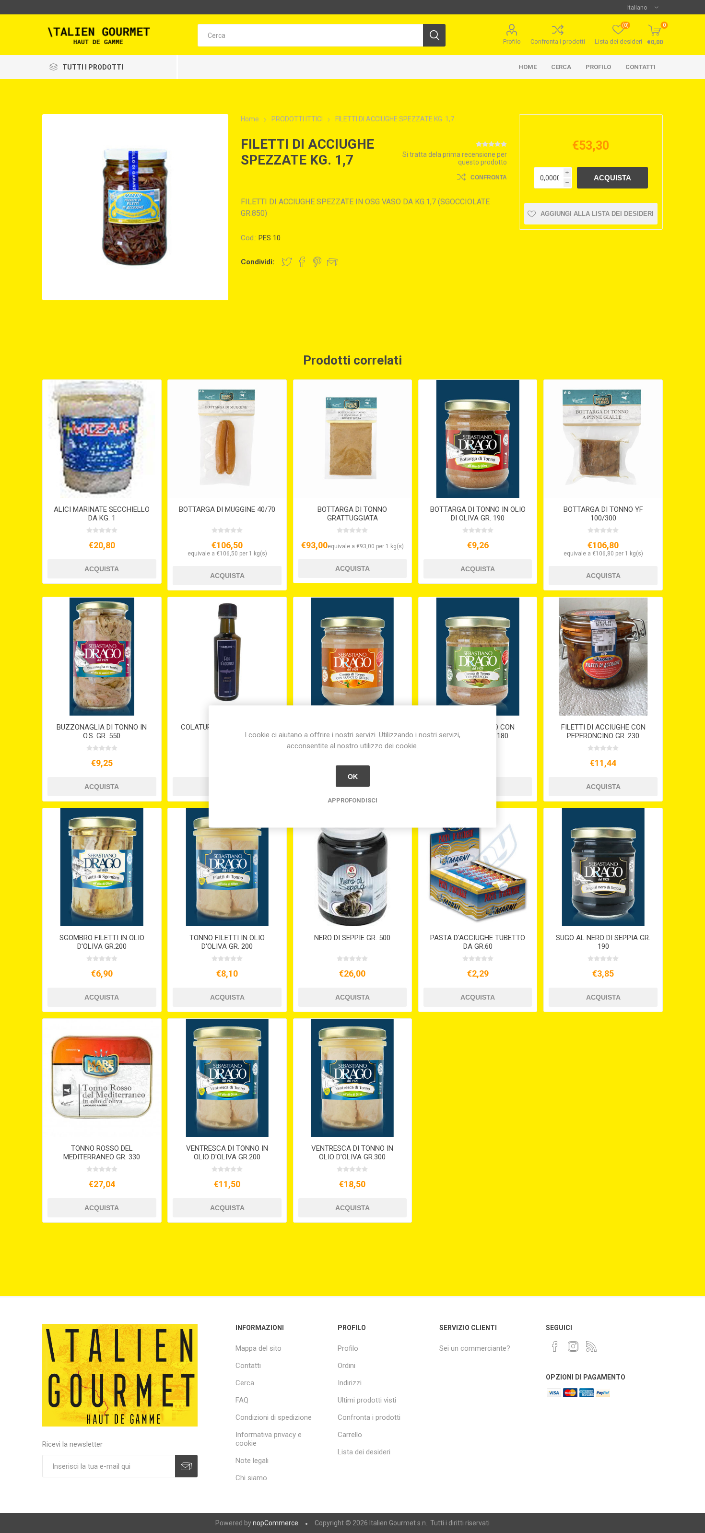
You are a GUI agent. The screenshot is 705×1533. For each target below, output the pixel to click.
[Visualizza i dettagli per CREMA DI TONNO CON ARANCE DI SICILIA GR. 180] (352, 656)
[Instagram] (573, 1346)
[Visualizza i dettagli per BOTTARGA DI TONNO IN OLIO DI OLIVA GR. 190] (478, 439)
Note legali (252, 1460)
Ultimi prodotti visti (367, 1400)
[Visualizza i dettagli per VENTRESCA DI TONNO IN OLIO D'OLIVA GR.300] (352, 1078)
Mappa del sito (258, 1348)
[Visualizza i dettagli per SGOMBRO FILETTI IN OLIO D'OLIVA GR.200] (102, 867)
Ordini (346, 1365)
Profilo (512, 41)
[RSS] (591, 1346)
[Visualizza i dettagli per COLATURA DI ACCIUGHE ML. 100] (227, 656)
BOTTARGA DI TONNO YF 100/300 (603, 513)
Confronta (488, 177)
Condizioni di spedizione (273, 1417)
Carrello (350, 1434)
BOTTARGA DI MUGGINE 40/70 (227, 509)
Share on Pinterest (317, 262)
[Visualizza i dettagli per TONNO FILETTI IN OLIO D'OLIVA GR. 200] (227, 867)
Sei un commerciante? (474, 1348)
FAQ (241, 1400)
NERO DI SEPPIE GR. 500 (352, 937)
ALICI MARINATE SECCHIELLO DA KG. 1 (102, 513)
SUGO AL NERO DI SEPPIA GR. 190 (603, 942)
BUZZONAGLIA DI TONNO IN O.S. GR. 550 (102, 731)
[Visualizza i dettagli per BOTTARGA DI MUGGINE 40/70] (227, 439)
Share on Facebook (302, 262)
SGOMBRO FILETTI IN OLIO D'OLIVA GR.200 (101, 942)
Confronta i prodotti (557, 41)
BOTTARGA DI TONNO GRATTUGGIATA (352, 513)
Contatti (640, 67)
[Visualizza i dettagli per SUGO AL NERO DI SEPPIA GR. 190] (603, 867)
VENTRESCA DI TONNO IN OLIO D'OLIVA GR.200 (227, 1152)
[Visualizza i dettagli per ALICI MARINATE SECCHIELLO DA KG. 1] (102, 439)
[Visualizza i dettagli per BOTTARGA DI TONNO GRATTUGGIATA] (352, 439)
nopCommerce (275, 1523)
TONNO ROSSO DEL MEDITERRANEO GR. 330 (101, 1152)
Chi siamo (251, 1478)
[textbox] (310, 35)
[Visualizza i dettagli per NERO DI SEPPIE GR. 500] (352, 867)
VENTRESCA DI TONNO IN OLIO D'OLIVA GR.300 (352, 1152)
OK (353, 776)
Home (527, 67)
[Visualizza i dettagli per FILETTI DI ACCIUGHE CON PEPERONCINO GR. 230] (603, 656)
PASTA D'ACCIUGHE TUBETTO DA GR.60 (477, 942)
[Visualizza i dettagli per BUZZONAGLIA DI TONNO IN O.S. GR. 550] (102, 656)
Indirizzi (350, 1383)
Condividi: (257, 262)
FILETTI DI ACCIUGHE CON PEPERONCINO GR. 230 (603, 731)
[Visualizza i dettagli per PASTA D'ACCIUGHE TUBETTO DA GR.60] (478, 867)
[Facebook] (555, 1346)
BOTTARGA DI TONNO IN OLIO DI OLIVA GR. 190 (478, 513)
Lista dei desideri (364, 1452)
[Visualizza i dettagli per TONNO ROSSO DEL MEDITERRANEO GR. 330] (102, 1078)
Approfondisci (352, 800)
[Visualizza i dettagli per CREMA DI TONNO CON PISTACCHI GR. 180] (478, 656)
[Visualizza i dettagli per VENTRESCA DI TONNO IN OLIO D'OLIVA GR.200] (227, 1078)
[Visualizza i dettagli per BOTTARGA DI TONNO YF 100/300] (603, 439)
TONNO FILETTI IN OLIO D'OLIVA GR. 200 (227, 942)
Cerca (561, 67)
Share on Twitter (287, 262)
